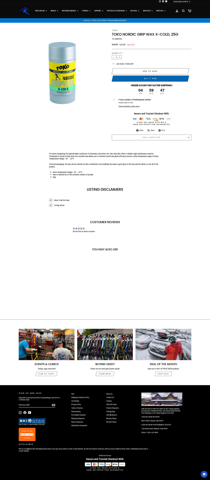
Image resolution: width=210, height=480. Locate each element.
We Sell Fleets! (111, 422)
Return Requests (77, 422)
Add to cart (150, 71)
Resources (40, 10)
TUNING (85, 10)
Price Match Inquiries (78, 415)
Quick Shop (39, 295)
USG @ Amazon (111, 415)
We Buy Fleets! (111, 418)
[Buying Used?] (105, 344)
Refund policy (76, 411)
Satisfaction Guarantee (79, 425)
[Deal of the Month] (163, 344)
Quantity (117, 53)
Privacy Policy (76, 404)
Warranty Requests (77, 418)
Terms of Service (77, 408)
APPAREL (97, 10)
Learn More (105, 374)
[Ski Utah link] (32, 422)
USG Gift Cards (111, 404)
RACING (134, 10)
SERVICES (147, 10)
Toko (115, 30)
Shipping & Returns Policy (80, 397)
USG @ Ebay (110, 411)
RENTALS (160, 10)
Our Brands (75, 401)
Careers (109, 401)
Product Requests (112, 408)
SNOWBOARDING (69, 10)
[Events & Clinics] (46, 344)
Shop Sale (163, 374)
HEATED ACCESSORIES (116, 10)
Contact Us (110, 397)
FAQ (72, 394)
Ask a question (152, 137)
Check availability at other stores (129, 106)
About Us (109, 394)
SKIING (54, 10)
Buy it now (150, 78)
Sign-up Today (46, 374)
